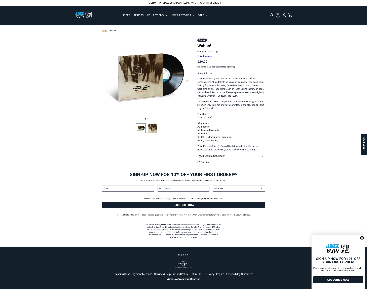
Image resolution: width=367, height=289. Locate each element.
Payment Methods (141, 274)
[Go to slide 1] (145, 118)
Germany (278, 15)
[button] (231, 156)
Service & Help (162, 274)
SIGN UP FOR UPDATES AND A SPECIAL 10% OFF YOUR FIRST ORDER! (185, 2)
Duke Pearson (204, 56)
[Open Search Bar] (272, 15)
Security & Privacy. (243, 215)
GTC (201, 274)
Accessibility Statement (239, 274)
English (182, 254)
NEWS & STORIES (181, 15)
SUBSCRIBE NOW (183, 204)
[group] (141, 128)
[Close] (362, 238)
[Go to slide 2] (148, 118)
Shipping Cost (122, 274)
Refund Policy (180, 274)
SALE (201, 15)
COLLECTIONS (155, 15)
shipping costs (227, 67)
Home (105, 31)
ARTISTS (139, 15)
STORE (126, 15)
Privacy (210, 274)
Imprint (220, 274)
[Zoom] (147, 77)
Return (194, 274)
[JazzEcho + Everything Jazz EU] (83, 15)
